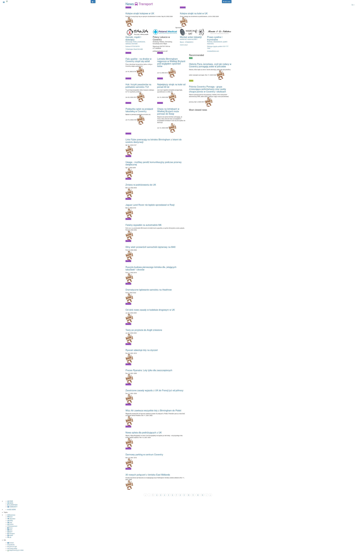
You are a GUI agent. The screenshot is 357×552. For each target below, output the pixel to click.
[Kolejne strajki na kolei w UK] (205, 9)
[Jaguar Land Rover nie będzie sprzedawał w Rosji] (156, 201)
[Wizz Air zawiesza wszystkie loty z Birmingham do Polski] (156, 406)
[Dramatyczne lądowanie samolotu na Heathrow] (156, 286)
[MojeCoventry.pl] (7, 1)
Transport (128, 7)
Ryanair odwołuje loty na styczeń (142, 350)
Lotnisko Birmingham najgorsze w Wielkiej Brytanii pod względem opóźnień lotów (171, 62)
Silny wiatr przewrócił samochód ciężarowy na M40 (150, 246)
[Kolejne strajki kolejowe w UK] (151, 9)
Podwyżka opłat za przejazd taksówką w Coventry (139, 110)
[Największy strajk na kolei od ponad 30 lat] (171, 80)
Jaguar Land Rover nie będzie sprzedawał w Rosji (150, 204)
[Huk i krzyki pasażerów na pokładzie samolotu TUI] (140, 80)
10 (188, 495)
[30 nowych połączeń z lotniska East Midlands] (156, 471)
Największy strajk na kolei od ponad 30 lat (171, 85)
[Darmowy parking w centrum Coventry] (156, 450)
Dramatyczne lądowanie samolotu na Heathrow (149, 289)
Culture (191, 81)
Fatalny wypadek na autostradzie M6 (143, 224)
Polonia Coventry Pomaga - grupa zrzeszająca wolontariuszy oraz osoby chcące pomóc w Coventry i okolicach (207, 89)
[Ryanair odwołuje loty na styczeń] (156, 346)
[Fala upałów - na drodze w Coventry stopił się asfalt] (140, 55)
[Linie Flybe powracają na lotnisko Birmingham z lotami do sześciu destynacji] (156, 135)
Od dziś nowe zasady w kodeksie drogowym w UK (150, 309)
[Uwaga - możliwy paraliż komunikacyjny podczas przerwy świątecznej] (156, 158)
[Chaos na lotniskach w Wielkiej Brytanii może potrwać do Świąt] (171, 105)
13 (202, 495)
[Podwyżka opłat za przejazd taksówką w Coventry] (140, 105)
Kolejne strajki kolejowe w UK (140, 13)
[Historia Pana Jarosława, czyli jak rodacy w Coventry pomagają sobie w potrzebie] (210, 60)
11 (193, 495)
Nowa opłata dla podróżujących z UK (144, 432)
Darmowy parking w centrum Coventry (144, 454)
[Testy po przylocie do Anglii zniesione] (156, 326)
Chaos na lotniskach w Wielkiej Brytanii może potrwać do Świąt (168, 111)
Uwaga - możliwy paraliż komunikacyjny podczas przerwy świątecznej (154, 163)
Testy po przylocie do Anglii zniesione (144, 329)
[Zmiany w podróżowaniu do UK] (156, 181)
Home (191, 58)
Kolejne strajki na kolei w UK (194, 13)
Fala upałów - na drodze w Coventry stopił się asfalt (138, 60)
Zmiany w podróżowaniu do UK (141, 184)
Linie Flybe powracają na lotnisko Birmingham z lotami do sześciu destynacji (154, 140)
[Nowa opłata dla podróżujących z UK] (156, 428)
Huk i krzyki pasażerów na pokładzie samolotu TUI (138, 85)
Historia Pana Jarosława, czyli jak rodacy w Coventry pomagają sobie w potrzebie (210, 65)
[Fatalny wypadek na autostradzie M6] (156, 221)
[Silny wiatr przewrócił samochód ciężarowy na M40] (156, 243)
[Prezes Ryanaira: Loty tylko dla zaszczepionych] (156, 366)
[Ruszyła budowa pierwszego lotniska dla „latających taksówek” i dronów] (156, 263)
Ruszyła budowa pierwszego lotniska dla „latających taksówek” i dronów (151, 268)
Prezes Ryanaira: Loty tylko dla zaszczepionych (149, 370)
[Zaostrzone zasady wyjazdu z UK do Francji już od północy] (156, 386)
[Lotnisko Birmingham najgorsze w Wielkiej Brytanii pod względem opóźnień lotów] (171, 55)
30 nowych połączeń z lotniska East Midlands (148, 474)
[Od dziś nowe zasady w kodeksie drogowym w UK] (156, 306)
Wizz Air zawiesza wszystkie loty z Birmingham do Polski (153, 410)
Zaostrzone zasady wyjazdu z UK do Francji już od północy (154, 390)
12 (197, 495)
